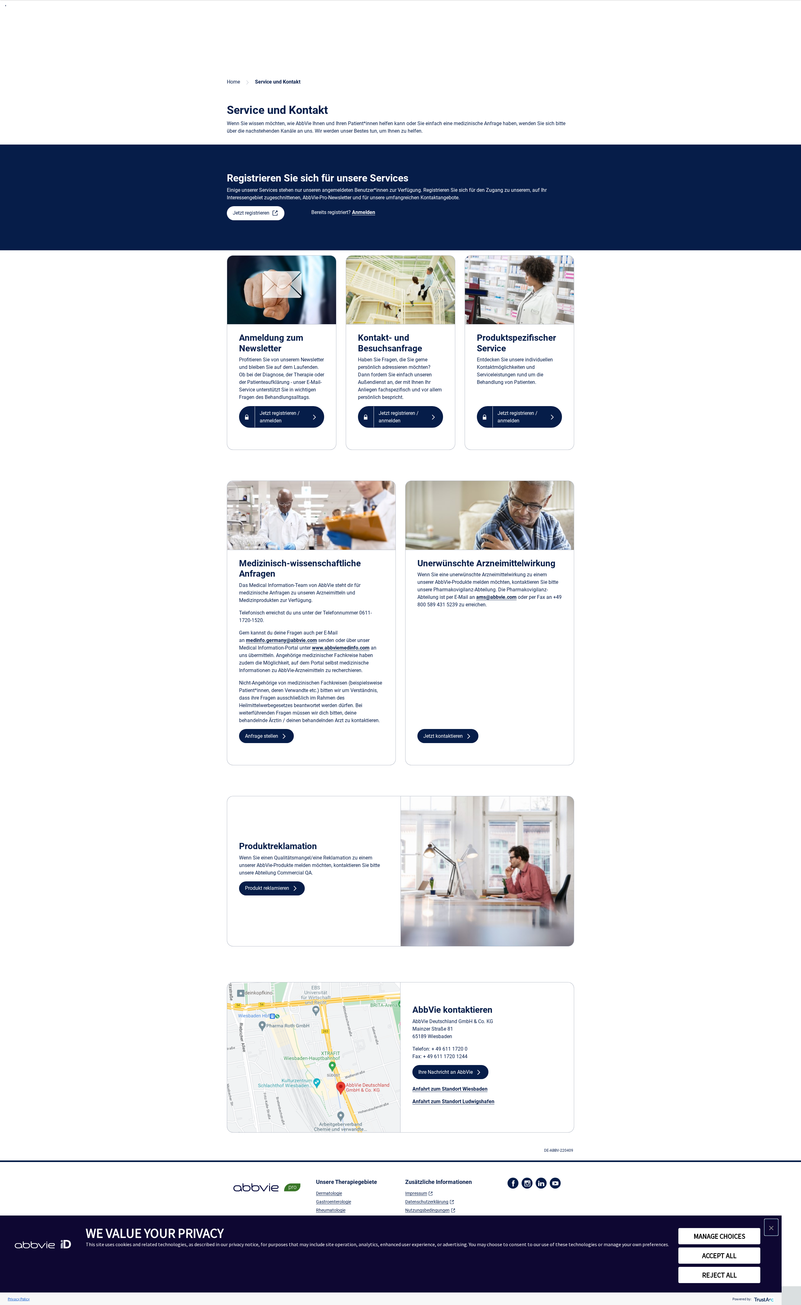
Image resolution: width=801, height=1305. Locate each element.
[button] (255, 213)
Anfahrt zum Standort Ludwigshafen (453, 1101)
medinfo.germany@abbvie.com (281, 640)
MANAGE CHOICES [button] (719, 1236)
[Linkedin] (541, 1183)
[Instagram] (527, 1183)
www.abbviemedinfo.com (341, 648)
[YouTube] (555, 1183)
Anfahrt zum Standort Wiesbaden (449, 1089)
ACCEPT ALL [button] (719, 1255)
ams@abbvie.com (496, 597)
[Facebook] (513, 1183)
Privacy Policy (19, 1299)
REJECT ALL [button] (719, 1275)
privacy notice (243, 1244)
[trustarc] (763, 1299)
